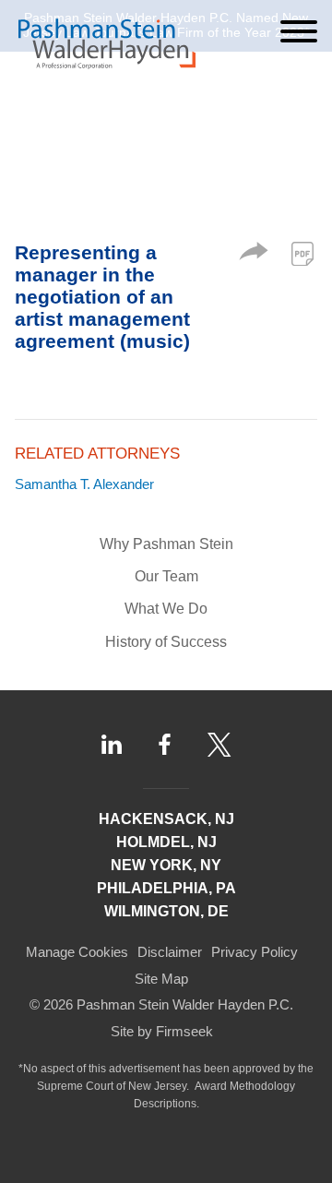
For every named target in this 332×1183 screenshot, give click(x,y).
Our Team (166, 576)
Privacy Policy (254, 952)
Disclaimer (169, 952)
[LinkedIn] (111, 744)
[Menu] (299, 31)
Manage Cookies (77, 952)
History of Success (166, 642)
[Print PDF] (302, 254)
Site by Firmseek (162, 1031)
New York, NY (166, 865)
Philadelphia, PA (166, 888)
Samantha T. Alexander (84, 484)
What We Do (166, 608)
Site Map (161, 978)
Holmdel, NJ (166, 842)
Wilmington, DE (166, 911)
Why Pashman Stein (166, 544)
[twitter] (219, 745)
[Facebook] (165, 745)
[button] (253, 255)
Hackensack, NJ (166, 819)
